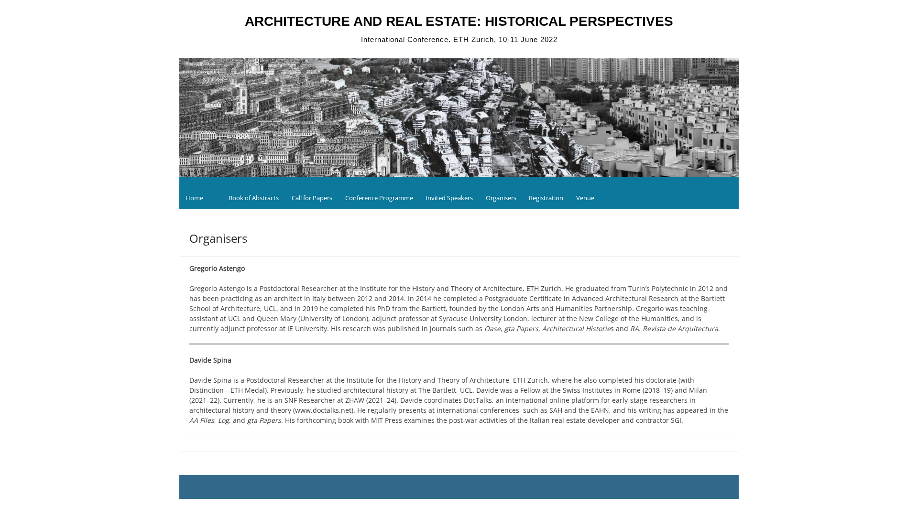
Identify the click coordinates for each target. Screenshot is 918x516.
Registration (546, 198)
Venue (585, 198)
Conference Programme (379, 198)
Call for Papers (312, 198)
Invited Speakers (449, 198)
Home (194, 198)
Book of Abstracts (254, 198)
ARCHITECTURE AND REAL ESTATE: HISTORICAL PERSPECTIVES (459, 21)
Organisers (501, 198)
